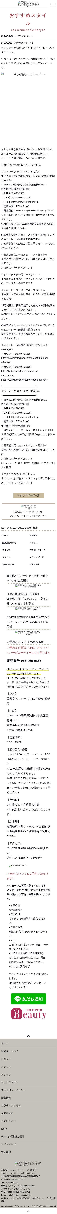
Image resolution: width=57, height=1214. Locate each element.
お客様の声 (35, 564)
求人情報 (6, 1152)
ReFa (4, 1129)
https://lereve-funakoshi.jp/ (25, 417)
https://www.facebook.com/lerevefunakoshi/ (24, 379)
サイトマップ (8, 1144)
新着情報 (34, 535)
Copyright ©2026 (7, 1206)
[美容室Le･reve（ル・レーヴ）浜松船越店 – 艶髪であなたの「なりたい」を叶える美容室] (28, 4)
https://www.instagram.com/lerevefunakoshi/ (24, 358)
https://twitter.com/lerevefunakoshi (19, 371)
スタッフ (6, 550)
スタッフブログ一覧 (29, 495)
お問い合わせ (8, 564)
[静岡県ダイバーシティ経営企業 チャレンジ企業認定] (28, 586)
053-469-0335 (31, 661)
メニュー (34, 543)
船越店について (9, 543)
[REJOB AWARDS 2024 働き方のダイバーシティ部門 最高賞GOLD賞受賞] (28, 633)
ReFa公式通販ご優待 (12, 1136)
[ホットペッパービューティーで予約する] (28, 1013)
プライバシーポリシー (13, 1090)
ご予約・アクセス (37, 550)
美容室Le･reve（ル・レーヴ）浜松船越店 (27, 1206)
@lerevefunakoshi (21, 412)
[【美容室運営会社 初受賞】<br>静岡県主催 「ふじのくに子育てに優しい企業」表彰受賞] (28, 609)
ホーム (5, 535)
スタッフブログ (36, 557)
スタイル (6, 557)
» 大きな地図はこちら (20, 729)
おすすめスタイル (23, 43)
